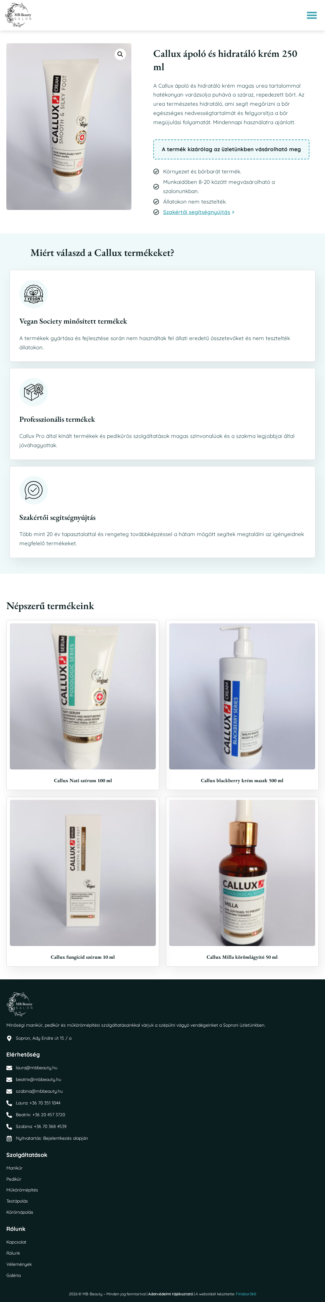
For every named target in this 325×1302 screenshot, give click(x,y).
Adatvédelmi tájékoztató (170, 1294)
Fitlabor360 (246, 1294)
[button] (312, 15)
